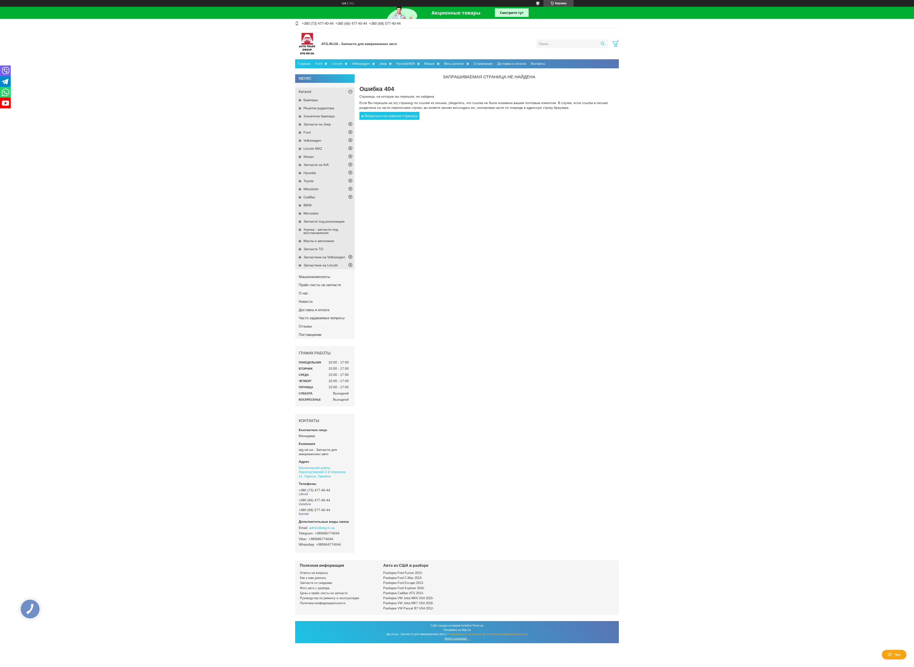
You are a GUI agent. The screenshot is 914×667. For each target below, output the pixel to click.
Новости (306, 301)
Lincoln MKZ (312, 148)
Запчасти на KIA (316, 165)
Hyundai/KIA (405, 63)
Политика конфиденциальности (322, 603)
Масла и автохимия (318, 241)
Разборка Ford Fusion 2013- (402, 573)
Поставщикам (310, 335)
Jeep (383, 63)
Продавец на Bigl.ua (457, 630)
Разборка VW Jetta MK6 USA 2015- (408, 598)
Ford (318, 63)
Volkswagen (361, 63)
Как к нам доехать (313, 578)
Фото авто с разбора (314, 588)
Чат (898, 655)
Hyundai (309, 173)
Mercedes (310, 213)
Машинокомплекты (314, 277)
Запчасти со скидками (316, 583)
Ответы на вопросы (314, 573)
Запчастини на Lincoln (320, 265)
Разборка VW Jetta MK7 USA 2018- (408, 603)
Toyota (308, 181)
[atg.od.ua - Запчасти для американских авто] (307, 43)
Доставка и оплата (511, 63)
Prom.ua (477, 625)
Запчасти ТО (313, 249)
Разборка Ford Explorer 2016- (404, 588)
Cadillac (309, 197)
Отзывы (305, 326)
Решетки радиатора (318, 108)
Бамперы (310, 100)
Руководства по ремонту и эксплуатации (329, 598)
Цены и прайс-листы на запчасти (324, 593)
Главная (304, 63)
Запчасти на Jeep (317, 124)
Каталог (305, 92)
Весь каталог (454, 63)
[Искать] (602, 44)
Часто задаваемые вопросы (322, 318)
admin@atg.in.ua (322, 528)
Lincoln (337, 63)
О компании (483, 63)
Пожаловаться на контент (465, 634)
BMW (307, 205)
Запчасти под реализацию (324, 221)
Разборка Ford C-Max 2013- (402, 578)
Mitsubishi (310, 189)
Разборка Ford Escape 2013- (403, 583)
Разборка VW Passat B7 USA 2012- (408, 608)
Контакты (538, 63)
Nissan (429, 63)
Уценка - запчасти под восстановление (320, 231)
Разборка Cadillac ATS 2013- (403, 593)
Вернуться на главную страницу (391, 116)
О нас (303, 293)
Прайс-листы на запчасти (320, 285)
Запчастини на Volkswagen (324, 257)
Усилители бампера (319, 116)
